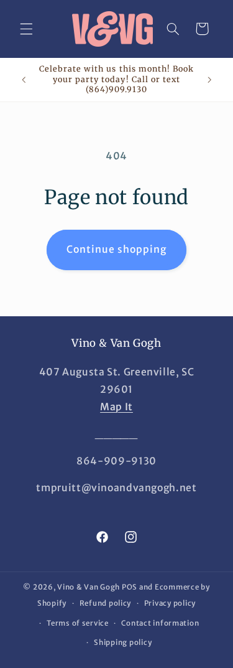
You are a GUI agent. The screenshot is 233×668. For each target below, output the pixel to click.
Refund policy (106, 603)
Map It (116, 407)
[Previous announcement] (23, 79)
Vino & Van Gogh (88, 587)
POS (129, 587)
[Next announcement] (209, 79)
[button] (26, 28)
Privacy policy (170, 603)
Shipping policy (123, 642)
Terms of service (78, 623)
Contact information (160, 623)
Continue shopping (116, 249)
